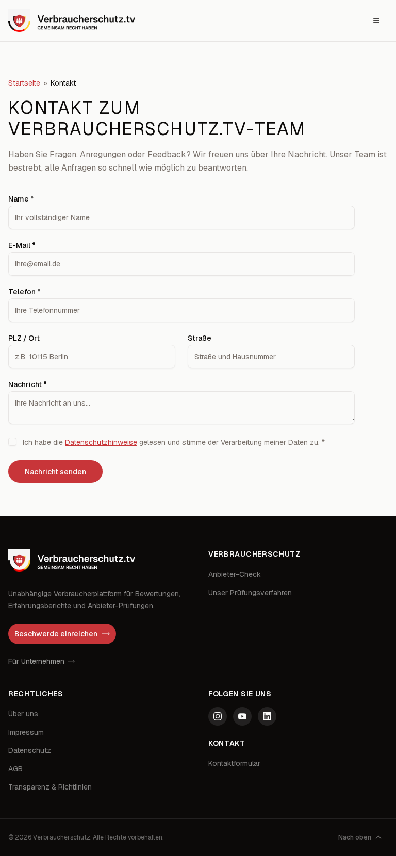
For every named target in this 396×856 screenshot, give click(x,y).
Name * (21, 199)
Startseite (24, 83)
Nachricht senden (55, 471)
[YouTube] (242, 716)
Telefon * (24, 291)
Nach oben (354, 837)
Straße (199, 338)
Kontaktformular (234, 763)
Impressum (26, 732)
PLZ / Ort (24, 338)
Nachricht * (27, 384)
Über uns (23, 713)
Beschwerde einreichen (55, 634)
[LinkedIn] (267, 716)
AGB (15, 769)
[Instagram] (217, 716)
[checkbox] (12, 442)
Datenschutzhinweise (101, 442)
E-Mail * (22, 245)
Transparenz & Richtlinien (50, 787)
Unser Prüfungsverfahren (250, 592)
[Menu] (376, 20)
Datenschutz (29, 750)
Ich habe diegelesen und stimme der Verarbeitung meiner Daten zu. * (174, 442)
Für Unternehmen (36, 661)
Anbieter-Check (234, 574)
